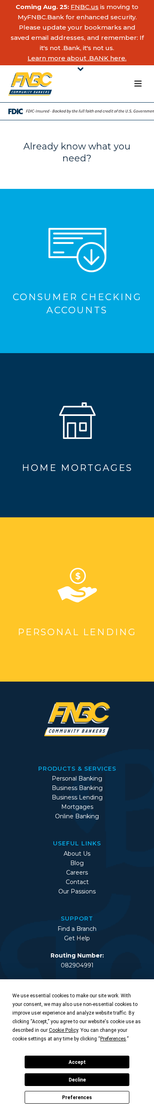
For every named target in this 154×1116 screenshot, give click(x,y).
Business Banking (77, 788)
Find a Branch (77, 928)
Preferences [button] (113, 1039)
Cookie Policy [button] (63, 1030)
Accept (77, 1062)
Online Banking (77, 816)
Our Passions (77, 891)
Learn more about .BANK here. (77, 58)
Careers (77, 872)
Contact (77, 882)
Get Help (77, 938)
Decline (77, 1080)
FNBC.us (85, 7)
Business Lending (77, 797)
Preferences (77, 1097)
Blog (77, 863)
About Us (77, 853)
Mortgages (77, 807)
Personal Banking (77, 778)
